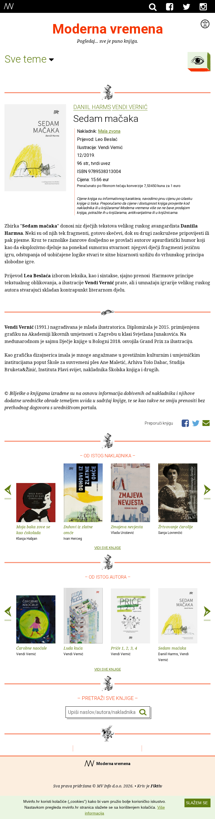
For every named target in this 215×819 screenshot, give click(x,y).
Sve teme (26, 59)
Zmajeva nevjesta (127, 529)
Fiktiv (156, 786)
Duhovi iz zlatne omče (78, 532)
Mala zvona (109, 131)
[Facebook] (169, 7)
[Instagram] (203, 7)
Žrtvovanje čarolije (175, 529)
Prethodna (7, 492)
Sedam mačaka (173, 653)
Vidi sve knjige (107, 548)
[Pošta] (206, 422)
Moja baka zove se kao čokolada (33, 532)
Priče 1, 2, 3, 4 (124, 650)
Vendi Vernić (130, 107)
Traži (143, 712)
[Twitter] (186, 7)
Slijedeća (207, 492)
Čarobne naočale (31, 650)
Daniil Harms (92, 107)
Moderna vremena (107, 29)
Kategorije (198, 60)
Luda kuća (73, 650)
